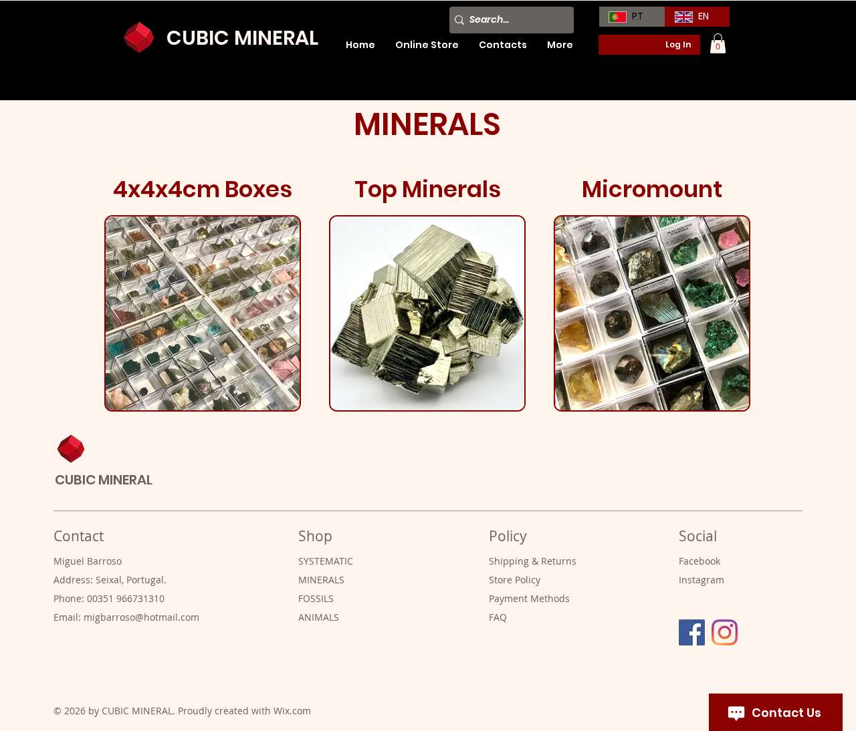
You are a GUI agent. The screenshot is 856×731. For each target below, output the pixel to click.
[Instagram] (725, 632)
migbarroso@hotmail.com (141, 617)
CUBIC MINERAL (242, 37)
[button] (718, 43)
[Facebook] (692, 632)
